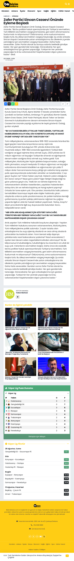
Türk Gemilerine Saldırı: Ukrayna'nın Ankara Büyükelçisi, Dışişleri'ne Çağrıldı (34, 556)
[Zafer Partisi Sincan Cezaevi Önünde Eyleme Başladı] (37, 81)
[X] (33, 536)
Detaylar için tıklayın (37, 436)
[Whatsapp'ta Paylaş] (13, 103)
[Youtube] (40, 536)
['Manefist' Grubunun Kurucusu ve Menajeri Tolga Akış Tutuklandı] (20, 342)
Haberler (7, 16)
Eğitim (53, 11)
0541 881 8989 (38, 525)
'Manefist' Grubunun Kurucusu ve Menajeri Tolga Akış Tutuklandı (17, 353)
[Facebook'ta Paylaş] (5, 103)
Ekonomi (31, 11)
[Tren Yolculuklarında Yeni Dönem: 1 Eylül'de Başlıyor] (53, 342)
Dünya (30, 544)
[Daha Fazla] (16, 103)
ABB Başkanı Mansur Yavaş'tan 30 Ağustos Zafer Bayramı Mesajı (17, 328)
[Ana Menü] (69, 4)
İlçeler (22, 11)
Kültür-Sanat (64, 11)
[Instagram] (37, 536)
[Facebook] (30, 536)
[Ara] (66, 4)
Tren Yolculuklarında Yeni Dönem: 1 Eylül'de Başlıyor (51, 353)
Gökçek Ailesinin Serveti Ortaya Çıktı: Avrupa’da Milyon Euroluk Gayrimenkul (52, 378)
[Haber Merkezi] (9, 294)
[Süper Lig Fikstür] (68, 444)
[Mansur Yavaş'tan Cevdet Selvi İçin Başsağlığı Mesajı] (20, 366)
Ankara (14, 11)
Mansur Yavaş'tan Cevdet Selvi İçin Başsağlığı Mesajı (18, 378)
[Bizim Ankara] (11, 4)
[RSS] (44, 536)
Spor (39, 11)
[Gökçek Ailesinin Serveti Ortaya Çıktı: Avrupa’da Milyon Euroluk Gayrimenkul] (53, 366)
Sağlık (46, 11)
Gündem (5, 11)
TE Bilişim (42, 550)
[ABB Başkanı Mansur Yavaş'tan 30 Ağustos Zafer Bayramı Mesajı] (20, 317)
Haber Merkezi (22, 293)
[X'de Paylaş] (9, 103)
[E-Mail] (17, 297)
